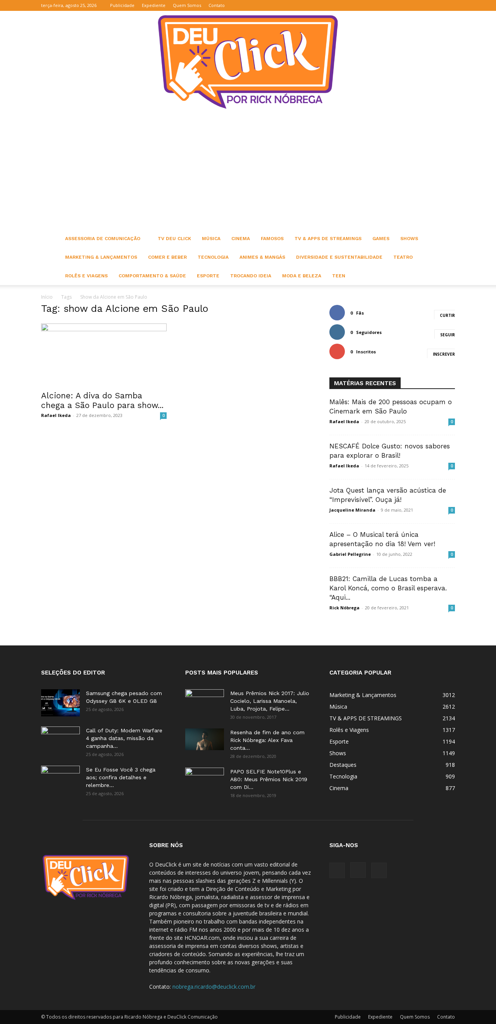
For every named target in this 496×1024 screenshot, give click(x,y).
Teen (338, 275)
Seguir (447, 334)
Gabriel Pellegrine (350, 554)
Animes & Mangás (262, 257)
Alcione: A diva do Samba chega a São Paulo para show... (102, 400)
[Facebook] (423, 5)
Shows (409, 238)
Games (380, 238)
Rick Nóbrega (344, 608)
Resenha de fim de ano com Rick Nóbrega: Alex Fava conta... (267, 740)
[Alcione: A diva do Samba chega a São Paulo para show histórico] (104, 354)
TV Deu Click (174, 238)
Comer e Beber (167, 257)
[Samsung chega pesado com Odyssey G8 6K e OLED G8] (60, 702)
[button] (412, 5)
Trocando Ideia (250, 275)
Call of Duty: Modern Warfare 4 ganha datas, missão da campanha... (124, 738)
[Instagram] (436, 5)
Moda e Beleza (301, 275)
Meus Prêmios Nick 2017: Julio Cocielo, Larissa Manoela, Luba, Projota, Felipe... (269, 701)
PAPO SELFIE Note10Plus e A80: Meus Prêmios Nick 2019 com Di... (268, 779)
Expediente (153, 5)
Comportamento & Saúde (152, 275)
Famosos (272, 238)
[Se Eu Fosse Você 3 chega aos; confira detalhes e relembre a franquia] (60, 779)
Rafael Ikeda (56, 415)
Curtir (447, 315)
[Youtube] (449, 5)
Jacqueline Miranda (352, 510)
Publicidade (122, 5)
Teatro (403, 257)
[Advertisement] (248, 171)
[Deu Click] (248, 62)
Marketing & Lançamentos (101, 257)
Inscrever (444, 354)
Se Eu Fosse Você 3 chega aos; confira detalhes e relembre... (120, 777)
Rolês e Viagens (86, 275)
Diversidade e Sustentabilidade (339, 257)
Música (211, 238)
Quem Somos (187, 5)
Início (47, 297)
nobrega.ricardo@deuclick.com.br (213, 986)
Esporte (208, 275)
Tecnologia (213, 257)
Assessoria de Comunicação (102, 238)
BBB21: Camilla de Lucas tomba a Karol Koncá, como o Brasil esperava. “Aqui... (388, 588)
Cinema (240, 238)
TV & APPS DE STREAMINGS (328, 238)
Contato (216, 5)
